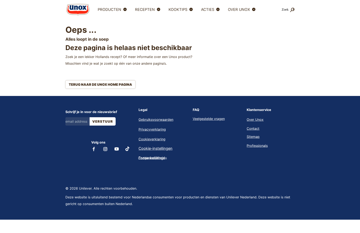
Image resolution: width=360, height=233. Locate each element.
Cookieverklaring (152, 139)
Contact (253, 128)
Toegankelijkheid (152, 158)
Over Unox (255, 119)
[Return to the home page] (77, 9)
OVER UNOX (239, 9)
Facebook (93, 149)
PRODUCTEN (109, 9)
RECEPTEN (145, 9)
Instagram (105, 149)
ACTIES (207, 9)
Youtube (116, 148)
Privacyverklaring (152, 129)
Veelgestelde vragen (209, 119)
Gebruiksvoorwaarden (156, 119)
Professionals (257, 146)
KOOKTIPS (178, 9)
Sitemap (253, 137)
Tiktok (127, 148)
